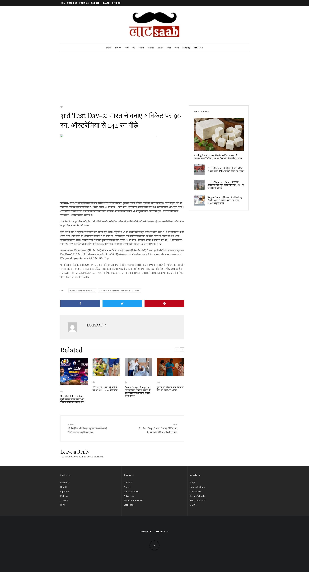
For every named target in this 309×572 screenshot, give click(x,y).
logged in (79, 456)
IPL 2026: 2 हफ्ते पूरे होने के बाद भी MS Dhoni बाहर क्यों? (105, 388)
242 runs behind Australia (82, 290)
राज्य (116, 48)
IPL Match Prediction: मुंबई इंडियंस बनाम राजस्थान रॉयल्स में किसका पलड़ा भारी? (72, 399)
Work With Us (131, 491)
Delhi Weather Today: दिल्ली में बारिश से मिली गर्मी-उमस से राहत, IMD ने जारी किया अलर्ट (226, 185)
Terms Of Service (133, 500)
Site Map (129, 504)
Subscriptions (197, 487)
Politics (84, 3)
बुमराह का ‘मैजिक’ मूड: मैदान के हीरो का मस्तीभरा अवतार (170, 388)
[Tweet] (122, 303)
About (127, 487)
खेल (133, 48)
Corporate (195, 491)
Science (95, 3)
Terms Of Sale (197, 496)
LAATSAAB (95, 325)
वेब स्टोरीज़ (186, 48)
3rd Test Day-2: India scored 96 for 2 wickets (120, 290)
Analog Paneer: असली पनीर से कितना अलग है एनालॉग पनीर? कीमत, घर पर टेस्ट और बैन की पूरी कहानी (218, 157)
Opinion (116, 3)
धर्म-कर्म (160, 48)
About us (145, 531)
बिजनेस (141, 48)
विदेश (63, 3)
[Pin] (164, 303)
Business (72, 3)
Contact (128, 482)
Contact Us (162, 531)
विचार (169, 48)
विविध (177, 48)
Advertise (129, 496)
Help (192, 482)
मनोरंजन (151, 48)
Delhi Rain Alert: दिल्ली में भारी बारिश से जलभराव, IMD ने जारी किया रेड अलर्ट (226, 169)
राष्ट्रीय (108, 48)
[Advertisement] (154, 76)
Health (106, 3)
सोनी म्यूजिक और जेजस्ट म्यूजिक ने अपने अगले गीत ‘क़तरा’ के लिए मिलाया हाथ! (87, 428)
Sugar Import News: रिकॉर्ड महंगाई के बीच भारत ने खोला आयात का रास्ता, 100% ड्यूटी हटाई (225, 200)
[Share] (80, 303)
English (198, 48)
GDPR (193, 504)
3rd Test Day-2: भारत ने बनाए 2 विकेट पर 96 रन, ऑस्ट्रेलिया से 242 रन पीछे (158, 428)
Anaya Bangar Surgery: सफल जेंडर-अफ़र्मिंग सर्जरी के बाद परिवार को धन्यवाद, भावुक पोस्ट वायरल (137, 391)
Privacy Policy (197, 500)
